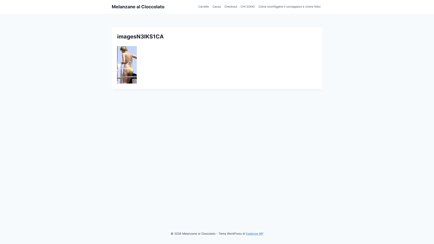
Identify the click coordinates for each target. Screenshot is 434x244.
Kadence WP (254, 233)
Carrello (203, 6)
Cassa (216, 6)
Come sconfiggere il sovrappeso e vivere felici (289, 6)
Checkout (230, 6)
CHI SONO (248, 6)
